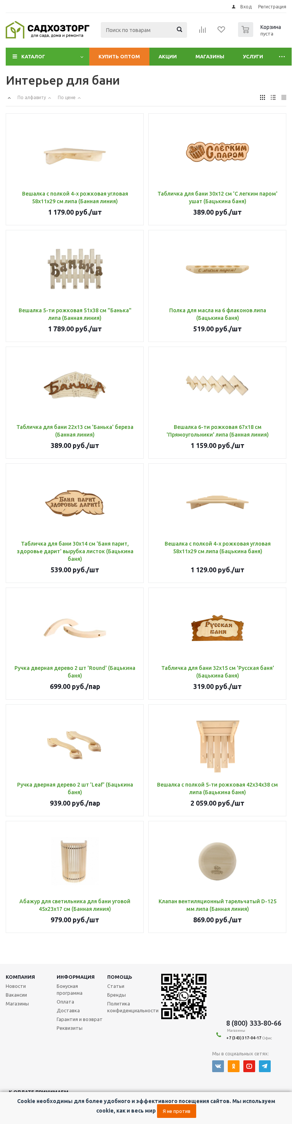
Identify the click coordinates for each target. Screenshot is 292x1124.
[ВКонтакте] (218, 1066)
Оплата (65, 1001)
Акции (168, 56)
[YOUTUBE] (249, 1066)
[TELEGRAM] (265, 1066)
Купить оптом (119, 56)
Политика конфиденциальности (133, 1007)
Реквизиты (70, 1028)
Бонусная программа (70, 989)
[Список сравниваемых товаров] (203, 32)
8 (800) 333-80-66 (253, 1023)
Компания (20, 976)
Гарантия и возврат (80, 1019)
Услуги (253, 56)
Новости (16, 986)
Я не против (176, 1111)
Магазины (209, 56)
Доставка (68, 1010)
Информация (76, 976)
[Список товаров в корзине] (260, 34)
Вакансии (16, 994)
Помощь (119, 976)
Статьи (115, 986)
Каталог (33, 56)
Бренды (116, 994)
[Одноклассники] (234, 1066)
